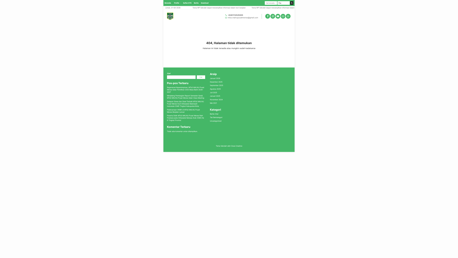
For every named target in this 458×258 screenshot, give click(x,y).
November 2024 (216, 100)
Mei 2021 (213, 103)
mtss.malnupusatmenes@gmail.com (243, 17)
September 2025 (216, 85)
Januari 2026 (215, 78)
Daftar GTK (187, 3)
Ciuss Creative (236, 146)
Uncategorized (215, 121)
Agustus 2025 (215, 89)
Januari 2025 (215, 96)
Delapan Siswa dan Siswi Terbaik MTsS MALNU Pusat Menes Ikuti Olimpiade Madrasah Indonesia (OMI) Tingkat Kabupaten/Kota (185, 103)
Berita (196, 3)
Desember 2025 (216, 82)
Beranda (168, 3)
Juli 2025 (213, 92)
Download (204, 3)
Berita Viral (214, 114)
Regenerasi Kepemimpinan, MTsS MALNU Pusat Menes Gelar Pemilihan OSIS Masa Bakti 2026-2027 (185, 89)
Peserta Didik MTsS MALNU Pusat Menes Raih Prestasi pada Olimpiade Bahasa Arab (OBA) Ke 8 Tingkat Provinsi (185, 118)
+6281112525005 (235, 15)
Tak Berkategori (216, 117)
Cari (168, 73)
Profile (176, 3)
